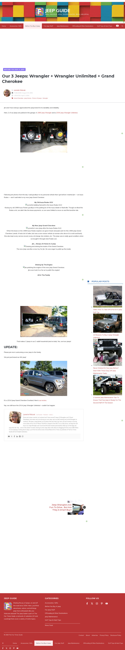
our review (42, 400)
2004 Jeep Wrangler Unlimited (66, 113)
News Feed (49, 625)
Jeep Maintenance (62, 26)
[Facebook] (14, 436)
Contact (81, 635)
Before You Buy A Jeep (32, 26)
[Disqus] (44, 561)
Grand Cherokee (18, 98)
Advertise (95, 635)
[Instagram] (22, 436)
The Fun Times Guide (16, 635)
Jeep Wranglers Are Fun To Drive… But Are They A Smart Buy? (60, 507)
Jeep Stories (27, 98)
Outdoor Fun (32, 69)
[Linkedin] (17, 436)
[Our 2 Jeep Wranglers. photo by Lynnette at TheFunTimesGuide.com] (43, 152)
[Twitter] (11, 436)
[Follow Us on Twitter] (92, 603)
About (88, 635)
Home (4, 26)
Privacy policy (104, 635)
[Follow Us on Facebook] (87, 603)
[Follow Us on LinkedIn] (102, 603)
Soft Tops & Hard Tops (115, 643)
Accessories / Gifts (15, 26)
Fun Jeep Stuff (48, 26)
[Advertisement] (44, 467)
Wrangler (45, 98)
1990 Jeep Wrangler (44, 113)
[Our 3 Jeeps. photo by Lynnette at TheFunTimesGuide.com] (43, 336)
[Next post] (84, 507)
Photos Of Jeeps (37, 98)
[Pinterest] (20, 436)
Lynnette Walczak (19, 90)
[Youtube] (9, 436)
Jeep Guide (57, 10)
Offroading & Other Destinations (82, 26)
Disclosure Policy (115, 635)
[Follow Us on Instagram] (97, 603)
